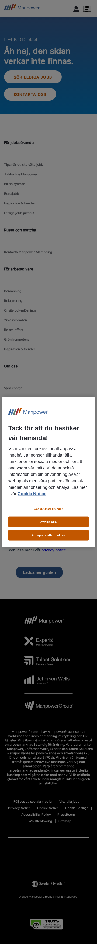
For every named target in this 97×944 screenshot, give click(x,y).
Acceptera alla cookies (48, 535)
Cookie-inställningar (48, 508)
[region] (48, 472)
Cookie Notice (32, 493)
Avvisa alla (48, 521)
